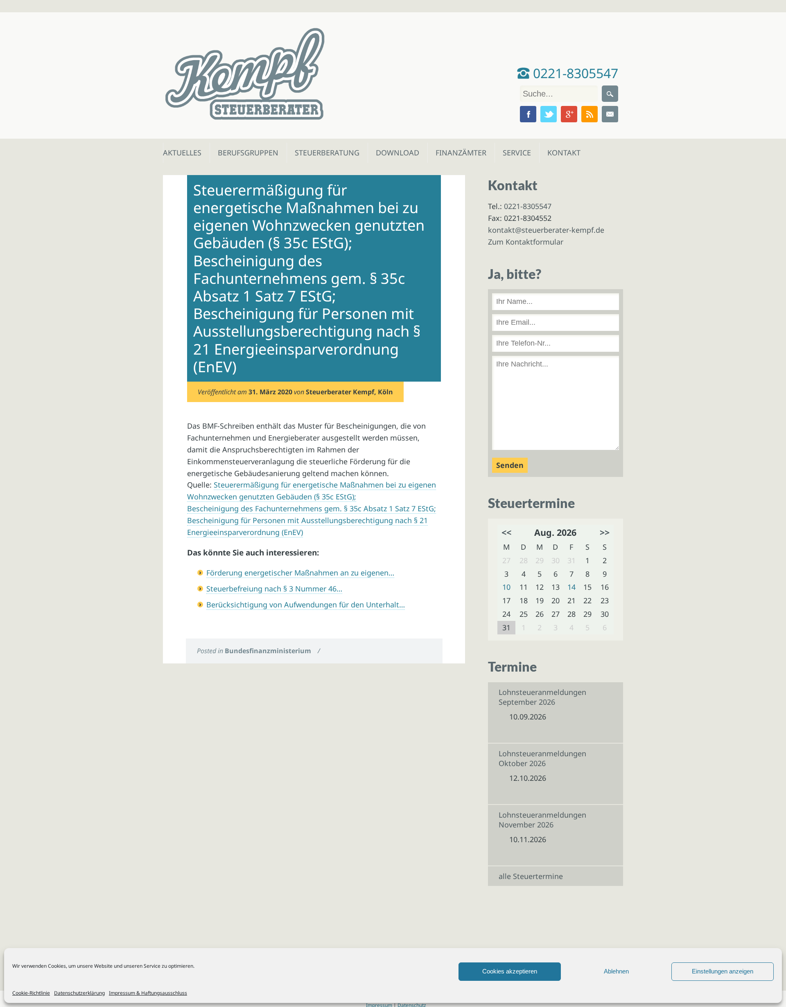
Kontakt (563, 152)
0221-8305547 (574, 73)
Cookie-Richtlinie (31, 992)
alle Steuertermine (531, 876)
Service (516, 152)
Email (610, 114)
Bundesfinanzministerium (268, 650)
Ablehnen (616, 971)
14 (571, 587)
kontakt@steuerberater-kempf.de (546, 230)
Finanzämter (458, 152)
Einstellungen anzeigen (722, 971)
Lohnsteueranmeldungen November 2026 (542, 819)
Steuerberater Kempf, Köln (349, 391)
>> (605, 532)
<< (506, 532)
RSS (589, 114)
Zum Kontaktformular (525, 242)
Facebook (528, 114)
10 (506, 587)
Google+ (569, 114)
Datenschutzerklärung (79, 992)
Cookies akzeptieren (509, 971)
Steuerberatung (323, 152)
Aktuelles (181, 152)
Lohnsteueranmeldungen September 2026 (542, 697)
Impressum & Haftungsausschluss (148, 992)
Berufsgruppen (244, 152)
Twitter (548, 114)
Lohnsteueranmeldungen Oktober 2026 (542, 758)
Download (396, 152)
